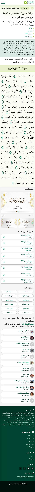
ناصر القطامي (25, 356)
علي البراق (25, 350)
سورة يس (31, 441)
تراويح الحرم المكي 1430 (21, 381)
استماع (30, 31)
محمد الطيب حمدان (23, 363)
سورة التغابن (9, 300)
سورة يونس (26, 308)
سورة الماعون (9, 291)
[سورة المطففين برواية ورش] (26, 223)
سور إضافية (28, 36)
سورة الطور (9, 312)
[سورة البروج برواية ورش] (9, 223)
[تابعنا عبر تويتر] (28, 468)
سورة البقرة (30, 435)
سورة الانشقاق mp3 (27, 324)
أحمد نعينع (25, 375)
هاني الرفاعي (25, 400)
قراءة (30, 28)
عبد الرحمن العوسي (23, 331)
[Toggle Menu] (3, 2)
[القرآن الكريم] (32, 8)
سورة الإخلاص (9, 304)
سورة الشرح (9, 308)
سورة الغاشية (26, 291)
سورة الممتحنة (9, 296)
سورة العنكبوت (26, 296)
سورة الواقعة (30, 444)
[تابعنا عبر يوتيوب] (20, 468)
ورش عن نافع (24, 8)
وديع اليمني (25, 369)
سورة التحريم (25, 312)
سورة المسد (26, 300)
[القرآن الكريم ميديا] (29, 2)
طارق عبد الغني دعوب (22, 388)
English (31, 459)
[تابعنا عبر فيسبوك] (32, 468)
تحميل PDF (28, 34)
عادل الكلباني (25, 338)
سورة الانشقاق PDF (26, 235)
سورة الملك (30, 447)
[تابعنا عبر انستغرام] (24, 468)
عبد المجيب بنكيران (23, 394)
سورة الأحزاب (26, 304)
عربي (32, 456)
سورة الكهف (30, 438)
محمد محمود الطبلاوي (22, 344)
